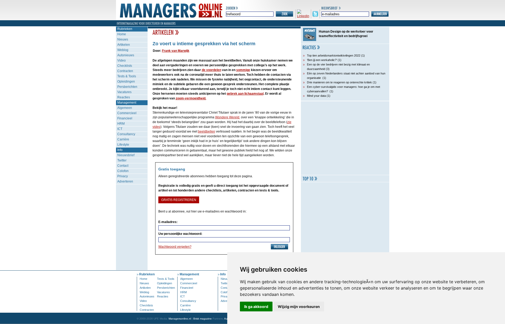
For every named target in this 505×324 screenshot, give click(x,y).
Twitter (122, 160)
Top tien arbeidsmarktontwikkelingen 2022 (333, 55)
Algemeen (124, 108)
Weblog (122, 50)
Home (121, 34)
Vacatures (124, 92)
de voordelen (211, 70)
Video (121, 60)
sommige (243, 70)
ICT (119, 129)
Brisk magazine (202, 318)
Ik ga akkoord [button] (256, 306)
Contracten (125, 71)
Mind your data (316, 95)
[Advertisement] (345, 138)
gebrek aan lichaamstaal (245, 93)
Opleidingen (126, 81)
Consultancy (126, 134)
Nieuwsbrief (125, 155)
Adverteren (125, 181)
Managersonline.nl (180, 318)
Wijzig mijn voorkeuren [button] (299, 306)
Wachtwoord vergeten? (174, 247)
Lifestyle (123, 144)
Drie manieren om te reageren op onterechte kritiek (339, 82)
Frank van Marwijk (175, 51)
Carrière (123, 139)
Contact (122, 166)
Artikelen (123, 45)
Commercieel (127, 113)
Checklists (124, 66)
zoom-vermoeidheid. (191, 98)
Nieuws (122, 39)
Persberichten (127, 87)
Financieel (124, 118)
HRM (121, 123)
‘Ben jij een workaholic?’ (322, 60)
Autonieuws (125, 55)
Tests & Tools (126, 76)
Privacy (122, 176)
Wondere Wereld (227, 117)
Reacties (123, 97)
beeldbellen (206, 131)
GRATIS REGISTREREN (178, 200)
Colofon (123, 171)
